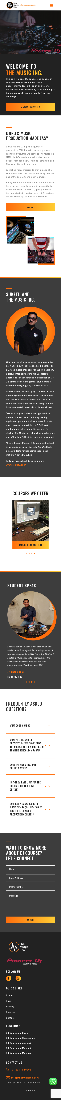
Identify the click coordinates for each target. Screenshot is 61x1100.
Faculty (10, 1006)
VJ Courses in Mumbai (18, 1053)
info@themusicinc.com (24, 1077)
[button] (26, 682)
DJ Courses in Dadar (17, 1033)
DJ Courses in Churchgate (20, 1038)
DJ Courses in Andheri (18, 1043)
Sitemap (30, 1090)
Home (9, 995)
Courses (10, 1012)
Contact (10, 1018)
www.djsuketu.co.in (16, 465)
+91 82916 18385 (20, 1069)
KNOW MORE (30, 207)
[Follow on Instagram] (18, 978)
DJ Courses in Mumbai (18, 1048)
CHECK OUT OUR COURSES (30, 107)
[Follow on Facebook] (8, 978)
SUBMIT (30, 919)
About (9, 1001)
